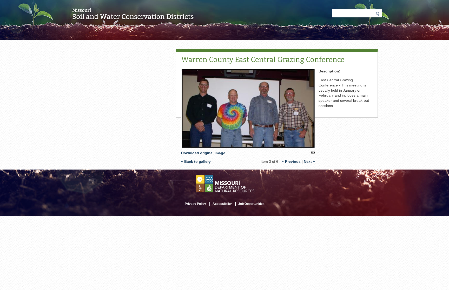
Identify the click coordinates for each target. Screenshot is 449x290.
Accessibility (222, 204)
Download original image (203, 153)
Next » (309, 161)
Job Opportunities (251, 204)
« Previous (291, 161)
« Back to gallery (196, 161)
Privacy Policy (195, 204)
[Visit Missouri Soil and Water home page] (133, 17)
